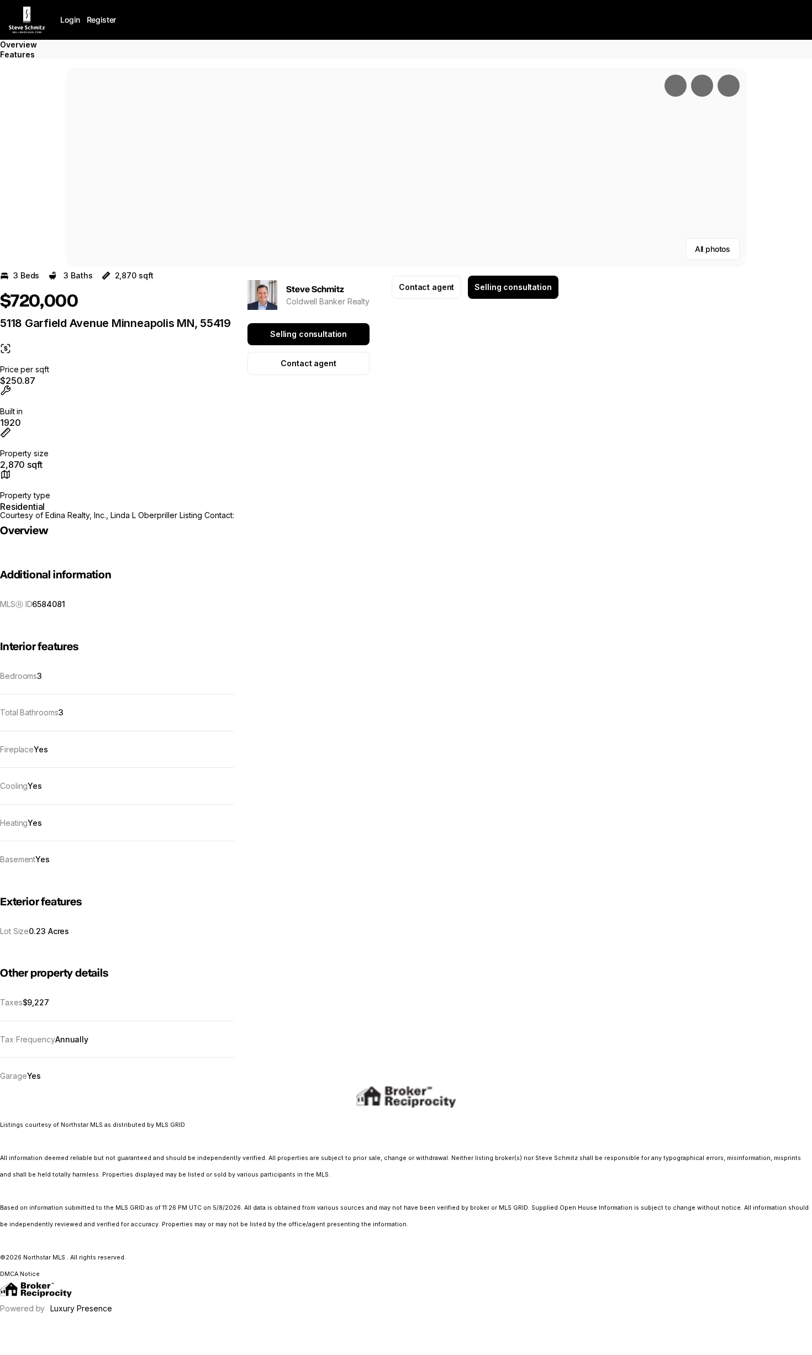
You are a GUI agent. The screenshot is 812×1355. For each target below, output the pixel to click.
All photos (712, 249)
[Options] (676, 86)
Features (17, 54)
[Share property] (729, 86)
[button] (406, 167)
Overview (18, 44)
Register (102, 19)
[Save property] (702, 86)
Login (70, 19)
